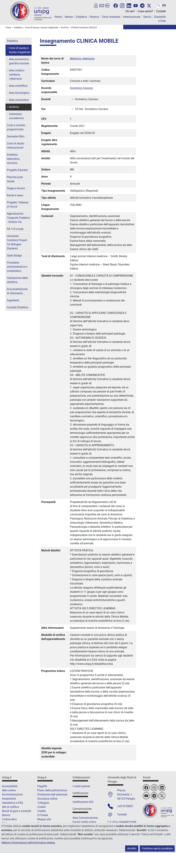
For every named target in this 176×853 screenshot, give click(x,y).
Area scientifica (18, 85)
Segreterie (13, 300)
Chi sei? (130, 11)
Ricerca (94, 16)
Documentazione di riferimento (17, 291)
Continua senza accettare (157, 848)
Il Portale (42, 815)
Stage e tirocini (16, 188)
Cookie (41, 807)
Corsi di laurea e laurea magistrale (19, 50)
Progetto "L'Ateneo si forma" (18, 204)
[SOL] (107, 5)
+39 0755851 (125, 806)
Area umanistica (19, 100)
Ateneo (69, 16)
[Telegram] (142, 5)
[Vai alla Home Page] (31, 11)
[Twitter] (149, 5)
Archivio (14, 107)
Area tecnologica (19, 92)
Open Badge (14, 255)
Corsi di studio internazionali (15, 145)
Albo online (9, 790)
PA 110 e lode (15, 229)
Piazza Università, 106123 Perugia (126, 794)
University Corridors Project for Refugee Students (17, 242)
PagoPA (42, 786)
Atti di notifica (10, 807)
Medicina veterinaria (82, 58)
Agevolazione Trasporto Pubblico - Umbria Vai (18, 218)
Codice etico (9, 819)
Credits (41, 811)
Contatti (161, 11)
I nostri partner (81, 786)
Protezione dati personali (52, 794)
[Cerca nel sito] (158, 5)
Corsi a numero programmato (16, 127)
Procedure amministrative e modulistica (17, 266)
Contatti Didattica (17, 307)
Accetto (131, 848)
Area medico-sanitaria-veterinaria (17, 74)
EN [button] (164, 5)
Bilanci (6, 815)
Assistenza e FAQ (12, 802)
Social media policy (84, 822)
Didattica (81, 16)
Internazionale (131, 16)
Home (58, 16)
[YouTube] (135, 5)
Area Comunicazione (85, 817)
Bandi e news (15, 195)
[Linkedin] (129, 5)
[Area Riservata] (96, 5)
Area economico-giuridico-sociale (19, 61)
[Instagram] (122, 5)
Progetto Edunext (17, 170)
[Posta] (101, 5)
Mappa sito (44, 819)
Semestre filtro (15, 136)
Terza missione (111, 16)
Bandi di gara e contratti (16, 811)
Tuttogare (43, 802)
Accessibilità (9, 786)
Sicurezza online (47, 798)
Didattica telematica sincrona (13, 159)
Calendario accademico (16, 116)
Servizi (147, 16)
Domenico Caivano (81, 88)
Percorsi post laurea (15, 179)
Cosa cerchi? (145, 11)
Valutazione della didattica (17, 280)
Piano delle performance (52, 790)
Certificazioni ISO (83, 802)
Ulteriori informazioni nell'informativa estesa (28, 842)
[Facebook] (115, 5)
